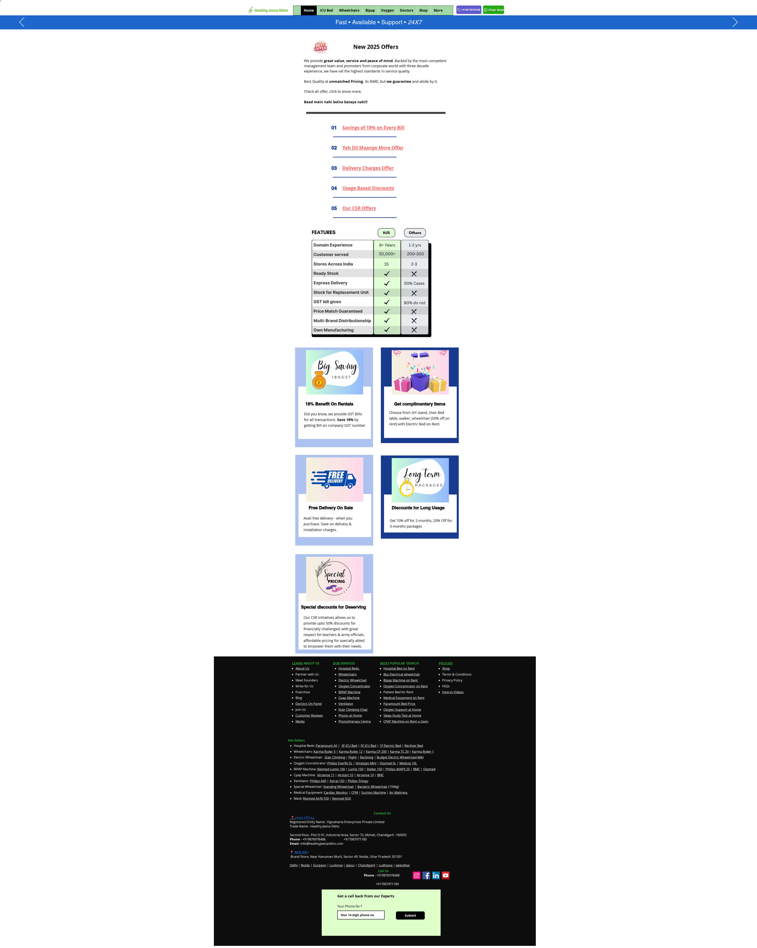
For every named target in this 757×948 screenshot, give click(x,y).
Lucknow (336, 865)
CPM (354, 792)
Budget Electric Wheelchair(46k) (400, 757)
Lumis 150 (355, 769)
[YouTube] (445, 875)
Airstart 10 (345, 775)
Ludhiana (385, 865)
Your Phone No (348, 906)
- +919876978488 (310, 839)
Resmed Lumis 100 (331, 769)
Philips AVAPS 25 (398, 769)
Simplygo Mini (366, 763)
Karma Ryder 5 (325, 751)
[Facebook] (426, 875)
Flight (353, 757)
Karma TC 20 (399, 751)
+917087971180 (387, 884)
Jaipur (350, 865)
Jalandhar (403, 865)
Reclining (366, 757)
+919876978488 (388, 875)
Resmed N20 (341, 798)
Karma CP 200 (376, 751)
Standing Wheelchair (338, 786)
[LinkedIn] (436, 875)
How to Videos (453, 692)
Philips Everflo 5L (339, 763)
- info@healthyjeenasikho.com (316, 843)
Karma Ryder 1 (423, 751)
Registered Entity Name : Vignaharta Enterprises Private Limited (337, 822)
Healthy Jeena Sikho (324, 826)
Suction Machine (373, 792)
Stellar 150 (374, 769)
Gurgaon (319, 865)
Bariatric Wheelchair (372, 786)
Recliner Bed (414, 746)
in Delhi (405, 721)
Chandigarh (366, 865)
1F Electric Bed (390, 746)
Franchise (303, 692)
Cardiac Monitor (336, 792)
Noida (305, 865)
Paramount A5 (326, 746)
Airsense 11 (325, 775)
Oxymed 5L (388, 763)
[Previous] (21, 22)
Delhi (293, 865)
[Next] (735, 22)
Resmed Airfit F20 (316, 798)
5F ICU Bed (368, 746)
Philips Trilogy (358, 781)
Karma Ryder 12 (351, 751)
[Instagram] (416, 875)
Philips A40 (318, 781)
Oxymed (429, 769)
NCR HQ (301, 852)
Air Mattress (398, 792)
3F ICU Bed (349, 746)
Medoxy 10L (408, 763)
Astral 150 (337, 781)
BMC (416, 769)
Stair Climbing (334, 757)
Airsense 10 (365, 775)
